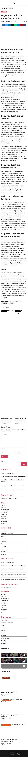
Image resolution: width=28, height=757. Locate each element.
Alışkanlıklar (4, 531)
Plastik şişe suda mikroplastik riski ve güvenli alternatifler (12, 740)
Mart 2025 (3, 516)
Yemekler (3, 554)
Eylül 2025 (3, 507)
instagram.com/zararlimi (15, 754)
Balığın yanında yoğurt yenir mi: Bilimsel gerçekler (14, 476)
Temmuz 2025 (5, 509)
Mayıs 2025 (4, 513)
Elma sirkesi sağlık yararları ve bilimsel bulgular (13, 490)
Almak (11, 301)
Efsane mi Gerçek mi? (7, 533)
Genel (2, 536)
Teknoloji (3, 551)
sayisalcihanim (6, 21)
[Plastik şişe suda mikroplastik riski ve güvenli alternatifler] (14, 730)
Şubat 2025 (4, 518)
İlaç (2, 544)
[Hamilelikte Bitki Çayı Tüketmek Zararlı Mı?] (7, 363)
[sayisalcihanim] (2, 22)
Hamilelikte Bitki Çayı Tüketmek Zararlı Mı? (6, 419)
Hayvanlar (3, 541)
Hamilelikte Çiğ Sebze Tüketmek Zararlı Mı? (20, 419)
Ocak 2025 (4, 520)
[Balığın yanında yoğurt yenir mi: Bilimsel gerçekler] (14, 706)
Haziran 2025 (4, 511)
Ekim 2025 (3, 505)
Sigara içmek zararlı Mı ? (7, 473)
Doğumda (18, 301)
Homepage (4, 8)
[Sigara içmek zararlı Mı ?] (14, 683)
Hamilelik (10, 8)
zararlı (12, 303)
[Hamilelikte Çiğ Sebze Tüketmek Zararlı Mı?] (21, 363)
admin (4, 694)
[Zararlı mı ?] (14, 2)
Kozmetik (3, 546)
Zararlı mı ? (6, 752)
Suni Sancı (5, 303)
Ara (2, 461)
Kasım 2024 (4, 523)
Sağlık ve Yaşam (5, 549)
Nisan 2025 (4, 514)
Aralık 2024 (4, 522)
